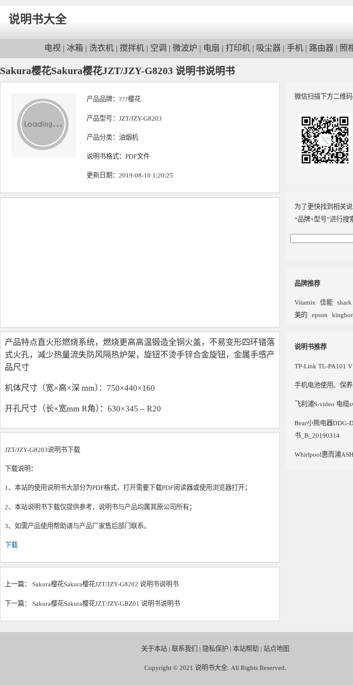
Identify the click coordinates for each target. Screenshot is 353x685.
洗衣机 (101, 48)
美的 (300, 314)
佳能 (326, 302)
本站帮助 (246, 648)
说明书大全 (38, 19)
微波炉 (185, 48)
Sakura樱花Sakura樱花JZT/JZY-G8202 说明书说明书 (105, 584)
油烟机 (128, 137)
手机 (295, 48)
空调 (158, 48)
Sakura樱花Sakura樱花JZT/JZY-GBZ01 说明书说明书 (106, 603)
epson (320, 314)
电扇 (211, 48)
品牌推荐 (307, 283)
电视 (52, 48)
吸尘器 (268, 48)
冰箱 (75, 48)
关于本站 (154, 648)
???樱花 (130, 99)
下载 (11, 544)
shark (344, 302)
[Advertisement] (140, 262)
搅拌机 (132, 48)
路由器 (321, 48)
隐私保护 (215, 648)
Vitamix (305, 302)
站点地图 (276, 648)
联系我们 (185, 648)
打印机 (238, 48)
